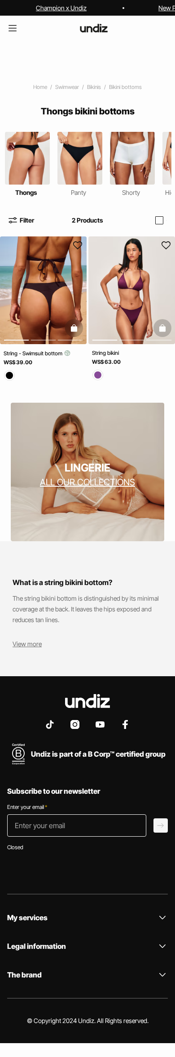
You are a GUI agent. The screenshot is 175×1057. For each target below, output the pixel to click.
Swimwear (67, 87)
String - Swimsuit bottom (34, 353)
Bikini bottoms (125, 87)
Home (40, 87)
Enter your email (27, 807)
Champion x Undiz (61, 8)
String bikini (105, 353)
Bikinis (94, 87)
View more (27, 644)
